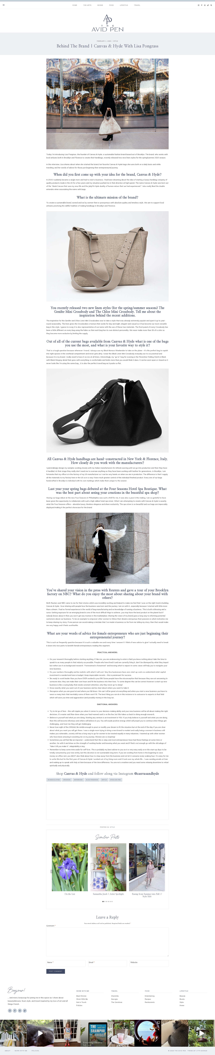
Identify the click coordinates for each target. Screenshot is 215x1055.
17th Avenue (201, 1051)
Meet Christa (81, 996)
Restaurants (150, 1002)
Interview (78, 780)
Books (182, 999)
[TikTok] (207, 5)
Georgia (114, 999)
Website (134, 962)
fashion (66, 780)
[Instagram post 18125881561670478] (174, 1033)
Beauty (182, 996)
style (104, 780)
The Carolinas (116, 1002)
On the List (70, 894)
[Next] (163, 871)
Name (50, 962)
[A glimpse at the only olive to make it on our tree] (13, 1033)
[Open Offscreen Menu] (3, 5)
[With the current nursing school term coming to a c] (94, 1033)
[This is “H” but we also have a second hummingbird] (201, 1033)
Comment (51, 926)
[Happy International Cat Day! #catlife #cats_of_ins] (40, 1033)
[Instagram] (198, 5)
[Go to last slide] (51, 871)
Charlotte (115, 996)
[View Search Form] (211, 5)
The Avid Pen (115, 780)
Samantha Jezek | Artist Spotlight (108, 894)
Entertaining (150, 996)
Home (74, 5)
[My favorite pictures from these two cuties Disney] (147, 1033)
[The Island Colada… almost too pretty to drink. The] (121, 1033)
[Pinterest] (204, 5)
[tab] (103, 901)
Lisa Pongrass (92, 780)
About (7, 1051)
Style (115, 41)
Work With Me (82, 999)
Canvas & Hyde (54, 780)
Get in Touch (81, 1002)
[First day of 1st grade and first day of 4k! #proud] (67, 1033)
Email (92, 962)
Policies (79, 1005)
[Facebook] (201, 5)
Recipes (148, 999)
